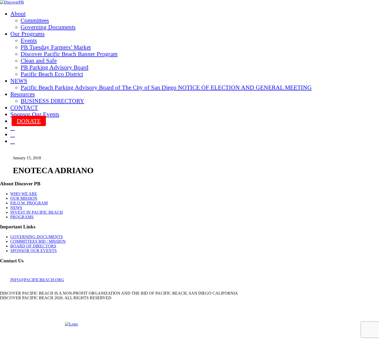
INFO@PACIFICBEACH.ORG (37, 280)
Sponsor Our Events (34, 114)
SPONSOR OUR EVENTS (33, 250)
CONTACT (24, 107)
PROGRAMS (22, 217)
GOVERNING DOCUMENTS (36, 237)
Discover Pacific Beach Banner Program (69, 54)
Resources (22, 94)
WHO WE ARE (23, 194)
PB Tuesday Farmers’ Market (56, 47)
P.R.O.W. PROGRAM (29, 203)
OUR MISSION (23, 198)
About (18, 14)
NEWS (18, 81)
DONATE (29, 121)
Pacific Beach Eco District (52, 74)
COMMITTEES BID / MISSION (38, 241)
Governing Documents (48, 27)
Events (29, 40)
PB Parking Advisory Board (54, 67)
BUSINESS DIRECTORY (52, 101)
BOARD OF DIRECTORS (33, 246)
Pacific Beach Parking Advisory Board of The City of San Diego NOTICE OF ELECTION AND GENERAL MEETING (166, 87)
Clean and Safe (39, 60)
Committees (35, 20)
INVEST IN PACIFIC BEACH (36, 212)
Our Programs (27, 34)
